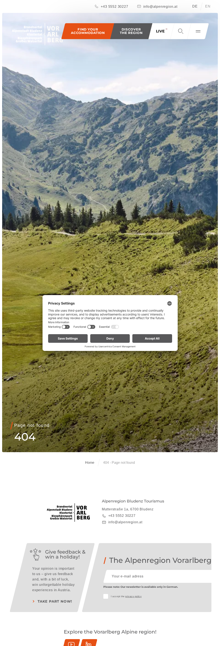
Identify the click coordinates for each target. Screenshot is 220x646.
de (195, 6)
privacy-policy (133, 596)
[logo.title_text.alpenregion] (37, 34)
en (208, 6)
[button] (131, 31)
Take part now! (55, 601)
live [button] (160, 31)
